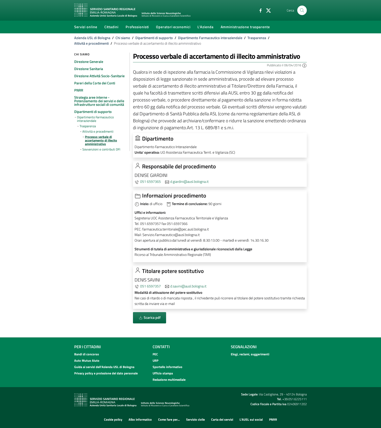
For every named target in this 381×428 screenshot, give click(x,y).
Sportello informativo (167, 366)
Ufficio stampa (163, 373)
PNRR (273, 419)
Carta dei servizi (222, 419)
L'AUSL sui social (251, 419)
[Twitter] (267, 10)
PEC (155, 354)
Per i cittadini (87, 347)
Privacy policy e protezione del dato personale (106, 373)
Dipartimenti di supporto (154, 37)
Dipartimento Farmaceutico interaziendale (210, 37)
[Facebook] (259, 10)
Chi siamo (122, 37)
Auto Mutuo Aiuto (86, 360)
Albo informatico (140, 419)
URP (155, 360)
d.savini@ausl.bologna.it (188, 286)
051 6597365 (150, 181)
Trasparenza (256, 37)
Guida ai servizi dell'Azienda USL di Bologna (104, 366)
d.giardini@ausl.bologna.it (189, 181)
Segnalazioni (244, 347)
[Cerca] (302, 10)
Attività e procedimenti (91, 43)
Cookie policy (113, 419)
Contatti (161, 347)
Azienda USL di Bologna (92, 37)
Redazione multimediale (169, 379)
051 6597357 (150, 286)
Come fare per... (169, 419)
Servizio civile (195, 419)
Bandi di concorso (86, 354)
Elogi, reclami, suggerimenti (250, 354)
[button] (304, 65)
